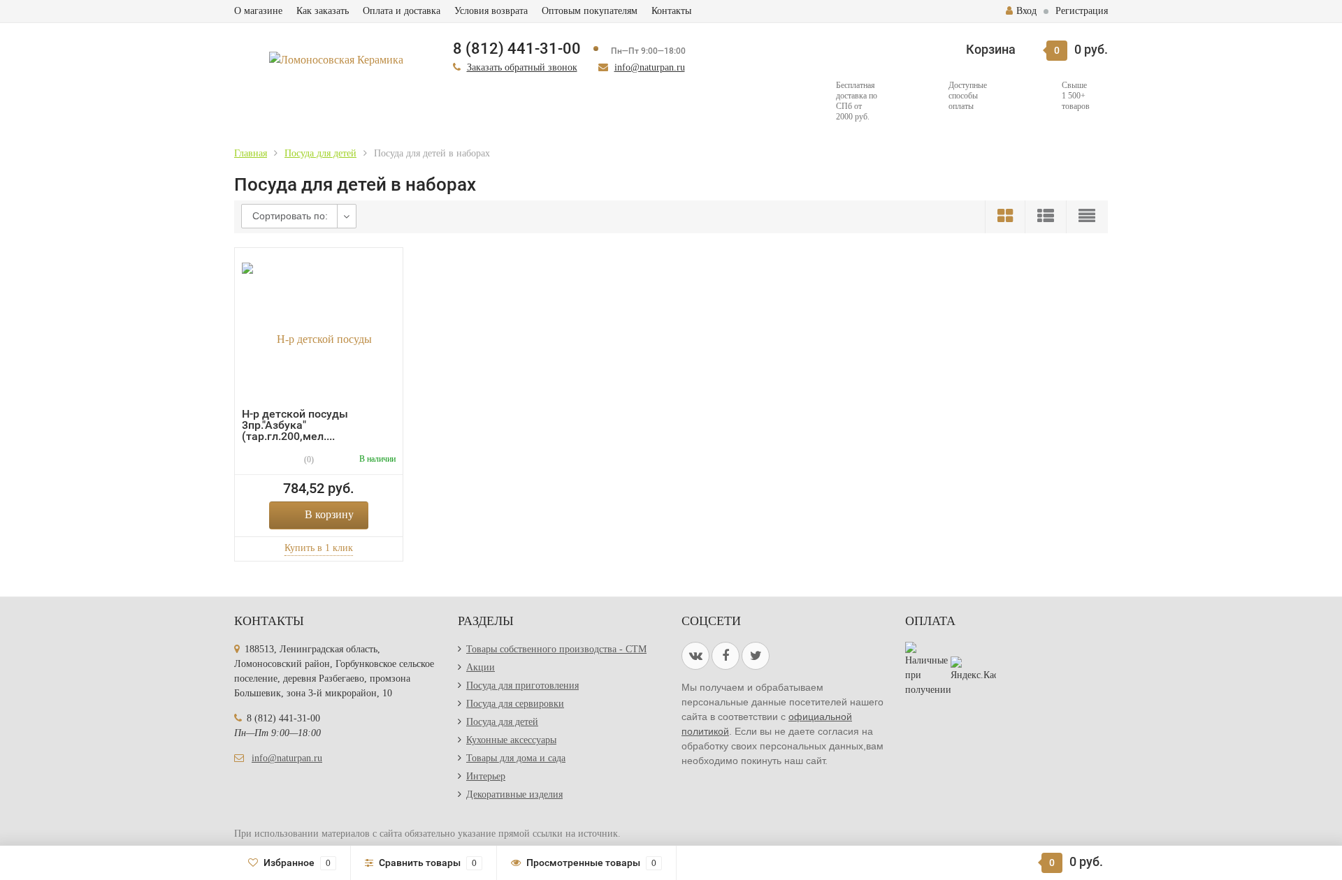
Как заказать (322, 11)
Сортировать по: (290, 215)
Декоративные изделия (514, 794)
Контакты (671, 11)
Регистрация (1081, 11)
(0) (308, 459)
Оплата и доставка (401, 11)
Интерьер (485, 776)
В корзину (329, 514)
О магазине (258, 11)
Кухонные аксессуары (511, 740)
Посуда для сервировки (515, 703)
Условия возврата (491, 11)
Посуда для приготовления (522, 685)
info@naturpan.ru (649, 67)
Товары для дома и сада (515, 758)
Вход (1026, 11)
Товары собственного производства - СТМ (556, 649)
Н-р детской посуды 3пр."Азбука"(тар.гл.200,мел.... (295, 425)
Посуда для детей (502, 722)
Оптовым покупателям (589, 11)
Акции (480, 667)
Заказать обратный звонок (522, 67)
